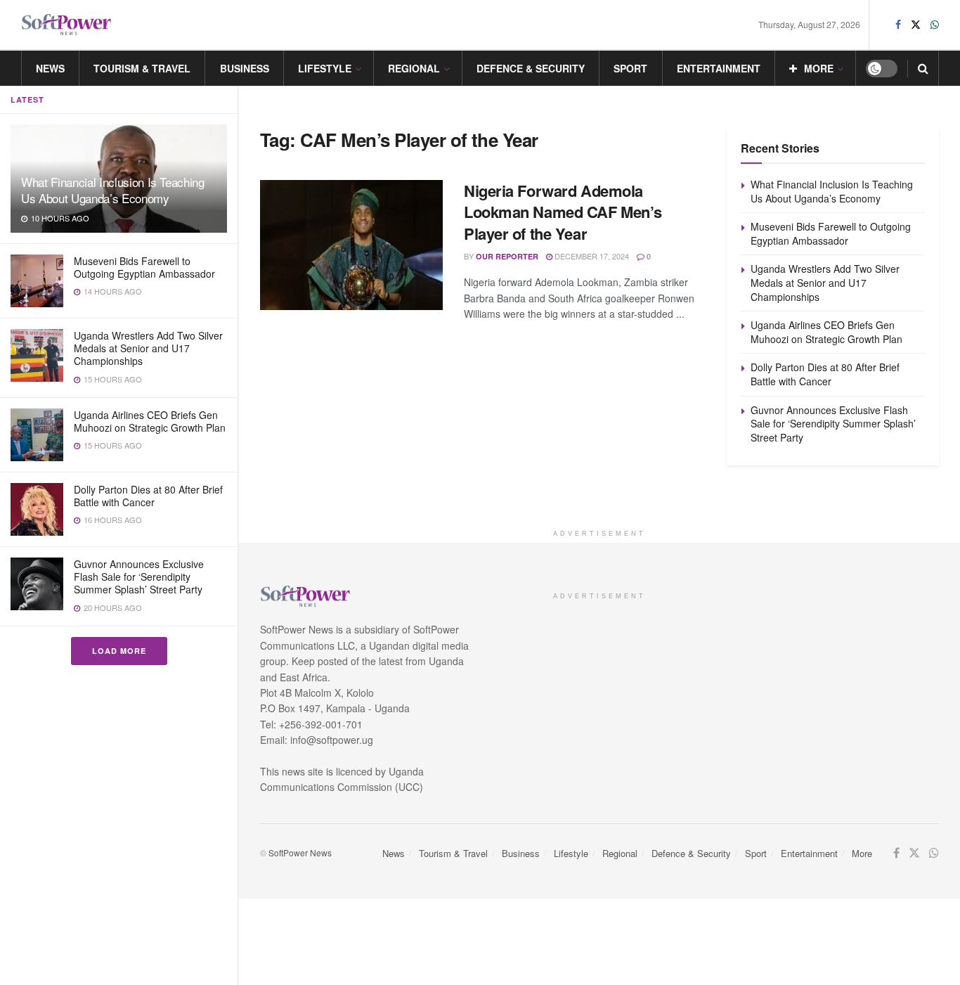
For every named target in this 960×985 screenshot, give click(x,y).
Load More (119, 650)
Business (244, 68)
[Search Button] (923, 68)
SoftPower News (300, 852)
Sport (630, 68)
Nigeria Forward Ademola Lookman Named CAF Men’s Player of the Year (563, 212)
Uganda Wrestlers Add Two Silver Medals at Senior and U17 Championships (148, 348)
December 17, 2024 (590, 256)
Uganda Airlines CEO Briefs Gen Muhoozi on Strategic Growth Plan (150, 421)
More (818, 68)
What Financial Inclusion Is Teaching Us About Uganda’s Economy (113, 190)
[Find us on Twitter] (916, 24)
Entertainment (718, 68)
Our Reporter (507, 256)
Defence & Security (530, 68)
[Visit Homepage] (66, 25)
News (50, 68)
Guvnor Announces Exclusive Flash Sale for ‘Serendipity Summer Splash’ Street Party (139, 576)
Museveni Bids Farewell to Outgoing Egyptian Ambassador (144, 267)
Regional (414, 68)
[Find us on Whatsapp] (934, 24)
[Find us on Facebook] (898, 24)
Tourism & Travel (141, 68)
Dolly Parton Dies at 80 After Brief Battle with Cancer (148, 495)
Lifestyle (324, 68)
